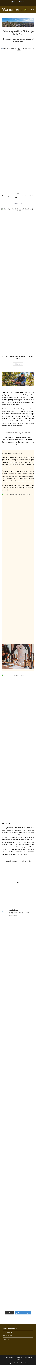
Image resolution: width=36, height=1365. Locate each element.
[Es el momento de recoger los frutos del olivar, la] (18, 1225)
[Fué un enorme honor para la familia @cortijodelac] (18, 1060)
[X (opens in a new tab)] (14, 4)
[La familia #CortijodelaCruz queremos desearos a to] (18, 944)
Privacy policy (7, 1332)
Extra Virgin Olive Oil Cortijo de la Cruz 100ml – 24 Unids (18, 197)
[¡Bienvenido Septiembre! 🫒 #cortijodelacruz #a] (18, 997)
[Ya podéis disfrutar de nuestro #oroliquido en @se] (18, 923)
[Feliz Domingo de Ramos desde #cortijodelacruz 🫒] (18, 1194)
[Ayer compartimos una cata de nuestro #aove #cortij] (18, 1279)
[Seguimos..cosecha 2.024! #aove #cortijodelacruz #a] (18, 1210)
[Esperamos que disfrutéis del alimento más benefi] (18, 1302)
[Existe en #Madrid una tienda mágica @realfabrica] (18, 1150)
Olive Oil (18, 193)
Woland (27, 1363)
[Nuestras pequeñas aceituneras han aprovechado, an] (18, 1016)
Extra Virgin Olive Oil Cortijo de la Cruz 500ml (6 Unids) (18, 357)
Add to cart (18, 203)
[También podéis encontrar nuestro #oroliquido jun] (18, 934)
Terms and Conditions (10, 1328)
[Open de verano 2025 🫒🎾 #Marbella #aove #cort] (18, 1107)
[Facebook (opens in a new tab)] (17, 4)
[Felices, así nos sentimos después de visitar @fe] (18, 1124)
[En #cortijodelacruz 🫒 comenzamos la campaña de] (18, 980)
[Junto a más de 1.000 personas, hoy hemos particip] (18, 960)
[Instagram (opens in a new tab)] (21, 4)
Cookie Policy (7, 1336)
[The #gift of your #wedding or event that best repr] (18, 1174)
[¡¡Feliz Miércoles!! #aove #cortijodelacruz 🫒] (18, 1098)
